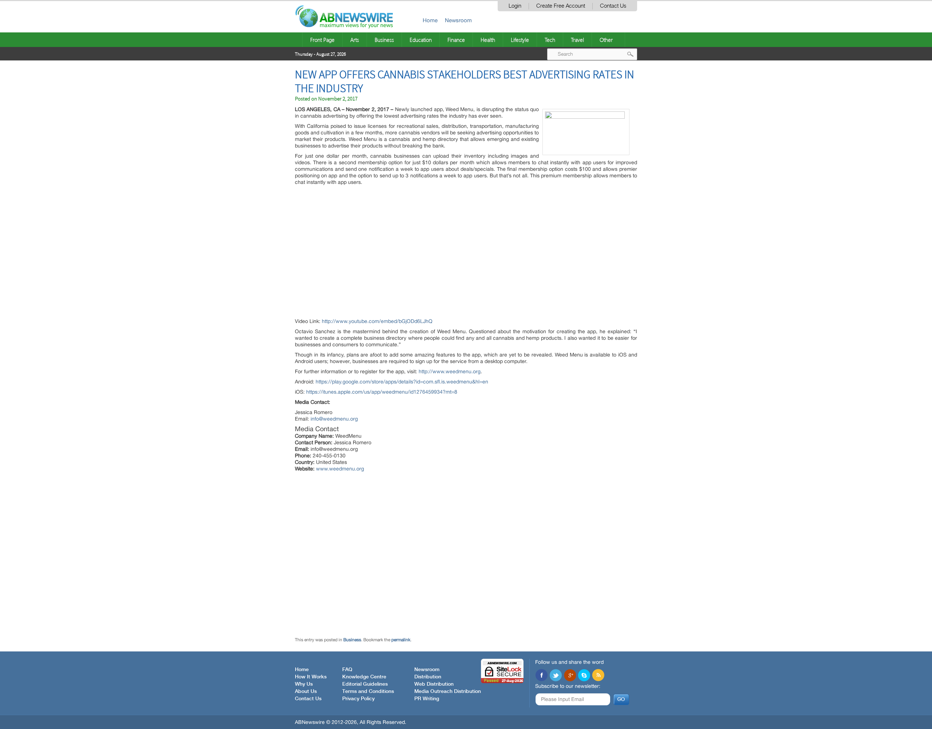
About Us (306, 691)
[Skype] (584, 676)
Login (515, 6)
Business (384, 39)
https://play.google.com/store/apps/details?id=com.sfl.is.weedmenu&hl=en (402, 382)
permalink (400, 639)
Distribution (427, 676)
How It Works (311, 676)
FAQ (347, 669)
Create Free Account (560, 6)
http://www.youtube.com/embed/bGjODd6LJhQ (377, 321)
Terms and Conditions (368, 691)
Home (430, 20)
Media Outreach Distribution (447, 691)
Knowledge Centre (364, 676)
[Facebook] (541, 676)
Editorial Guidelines (365, 684)
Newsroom (458, 20)
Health (488, 39)
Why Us (304, 684)
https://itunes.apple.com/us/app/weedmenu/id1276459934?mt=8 (381, 392)
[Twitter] (555, 676)
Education (421, 39)
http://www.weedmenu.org (450, 371)
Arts (354, 39)
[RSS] (598, 676)
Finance (456, 39)
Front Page (322, 39)
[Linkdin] (570, 676)
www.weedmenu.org (340, 469)
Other (606, 39)
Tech (550, 39)
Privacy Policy (358, 698)
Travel (577, 39)
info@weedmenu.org (334, 419)
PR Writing (426, 698)
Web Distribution (434, 684)
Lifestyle (520, 39)
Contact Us (613, 6)
